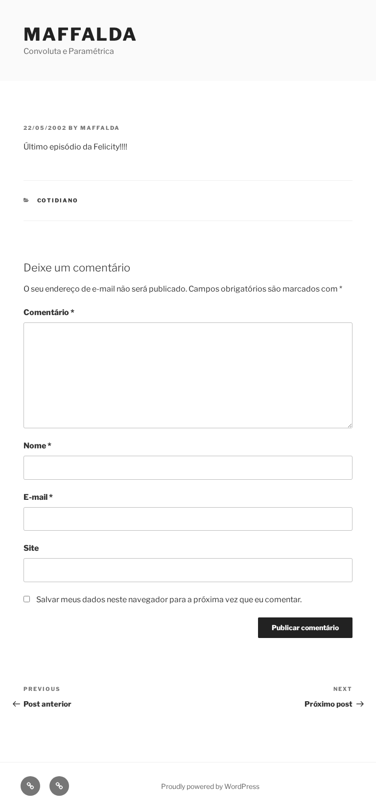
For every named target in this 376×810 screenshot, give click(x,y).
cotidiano (58, 200)
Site (31, 548)
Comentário (49, 312)
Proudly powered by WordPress (210, 786)
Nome (37, 445)
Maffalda (81, 34)
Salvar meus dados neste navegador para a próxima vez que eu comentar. (169, 599)
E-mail (38, 497)
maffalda (100, 127)
